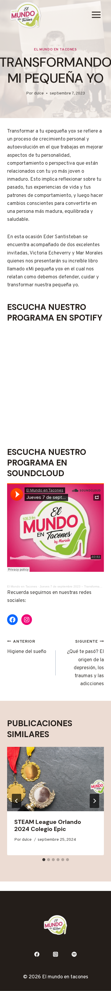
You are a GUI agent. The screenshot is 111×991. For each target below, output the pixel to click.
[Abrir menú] (96, 15)
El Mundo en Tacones (55, 49)
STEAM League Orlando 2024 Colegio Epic (47, 825)
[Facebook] (37, 954)
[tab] (43, 859)
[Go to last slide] (16, 801)
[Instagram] (56, 954)
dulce (39, 93)
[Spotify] (74, 954)
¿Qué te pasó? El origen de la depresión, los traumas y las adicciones (85, 663)
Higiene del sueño (26, 647)
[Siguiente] (94, 801)
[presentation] (55, 779)
